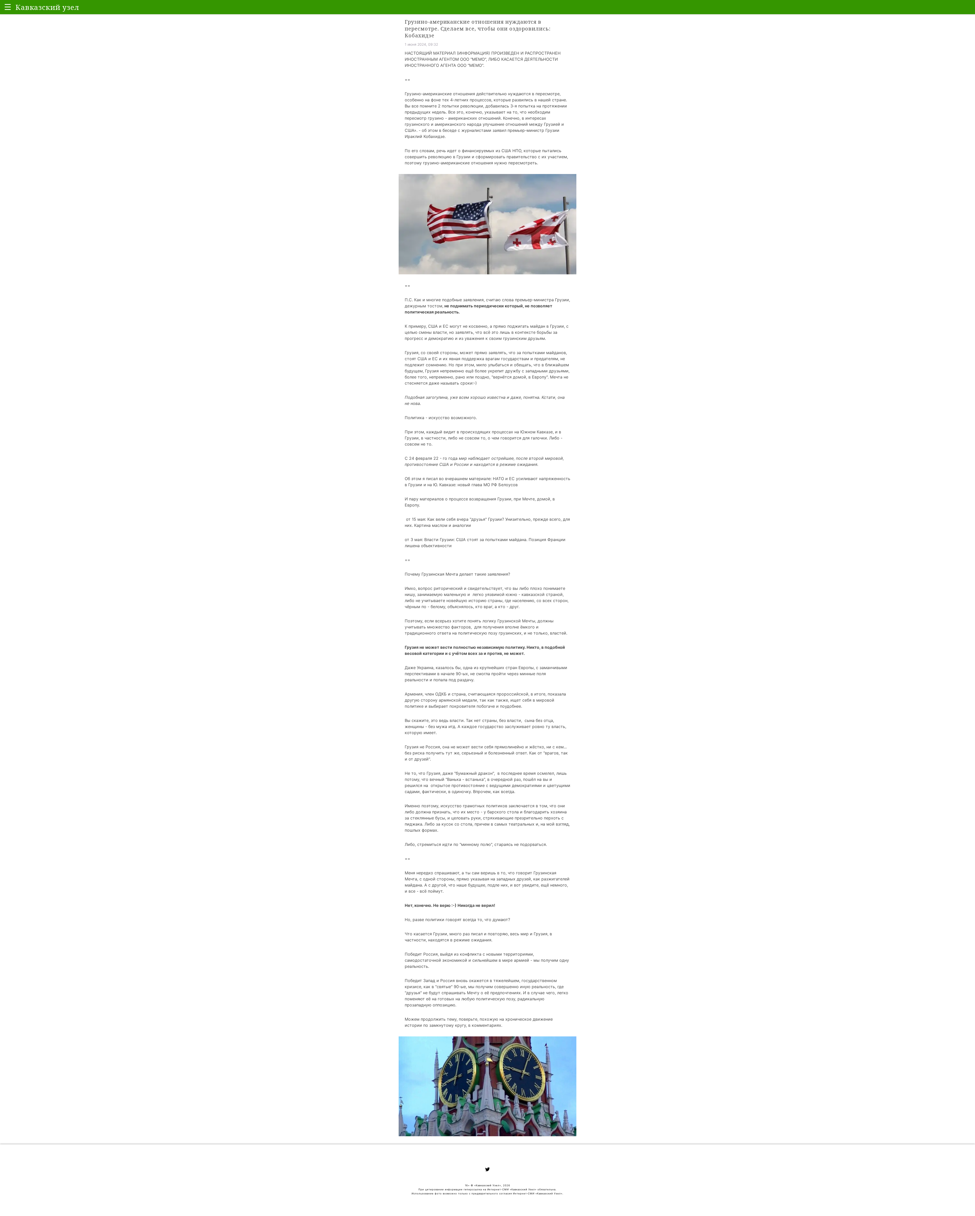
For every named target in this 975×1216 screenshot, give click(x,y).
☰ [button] (7, 7)
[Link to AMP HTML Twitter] (487, 1170)
